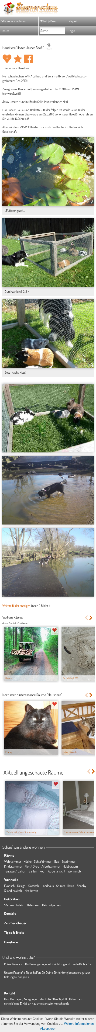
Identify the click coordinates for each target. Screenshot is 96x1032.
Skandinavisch (13, 891)
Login (72, 31)
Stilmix (60, 886)
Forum (5, 31)
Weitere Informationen (79, 1023)
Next (91, 618)
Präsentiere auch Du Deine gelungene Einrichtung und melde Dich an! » (47, 964)
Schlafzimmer (42, 861)
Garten (33, 871)
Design (21, 886)
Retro (70, 886)
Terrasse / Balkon (15, 871)
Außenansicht (56, 871)
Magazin (73, 21)
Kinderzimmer (13, 866)
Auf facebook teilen (28, 58)
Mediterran (31, 891)
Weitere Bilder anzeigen (16, 606)
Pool (42, 871)
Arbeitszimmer (50, 866)
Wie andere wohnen (13, 21)
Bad (56, 861)
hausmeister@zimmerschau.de (50, 1003)
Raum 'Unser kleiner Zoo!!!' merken (17, 58)
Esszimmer (68, 861)
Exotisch (9, 886)
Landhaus (48, 886)
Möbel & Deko (48, 21)
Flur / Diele (32, 866)
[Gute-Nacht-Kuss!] (48, 333)
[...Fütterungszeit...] (48, 171)
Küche (27, 861)
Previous (86, 618)
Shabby (81, 886)
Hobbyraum (70, 866)
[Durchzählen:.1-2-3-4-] (48, 252)
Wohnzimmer (12, 861)
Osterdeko (33, 905)
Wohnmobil (75, 871)
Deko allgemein (51, 905)
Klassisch (33, 886)
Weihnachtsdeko (14, 905)
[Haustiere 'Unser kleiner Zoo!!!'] (48, 418)
